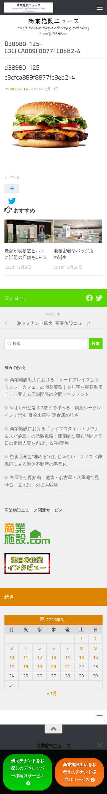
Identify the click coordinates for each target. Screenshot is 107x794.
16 (95, 657)
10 (11, 657)
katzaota (19, 89)
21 (67, 666)
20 (53, 666)
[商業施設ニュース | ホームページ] (37, 7)
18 (25, 666)
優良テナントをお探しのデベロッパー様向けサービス (27, 768)
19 (39, 666)
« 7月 (52, 693)
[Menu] (99, 7)
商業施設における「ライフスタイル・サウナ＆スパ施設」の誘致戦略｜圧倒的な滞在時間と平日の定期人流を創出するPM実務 (53, 436)
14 (67, 657)
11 (25, 657)
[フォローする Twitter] (99, 298)
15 (81, 657)
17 (11, 666)
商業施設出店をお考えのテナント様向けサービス (79, 772)
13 (53, 657)
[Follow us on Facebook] (89, 298)
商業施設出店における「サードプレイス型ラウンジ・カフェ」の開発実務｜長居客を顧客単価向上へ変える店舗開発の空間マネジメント (53, 387)
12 (39, 657)
